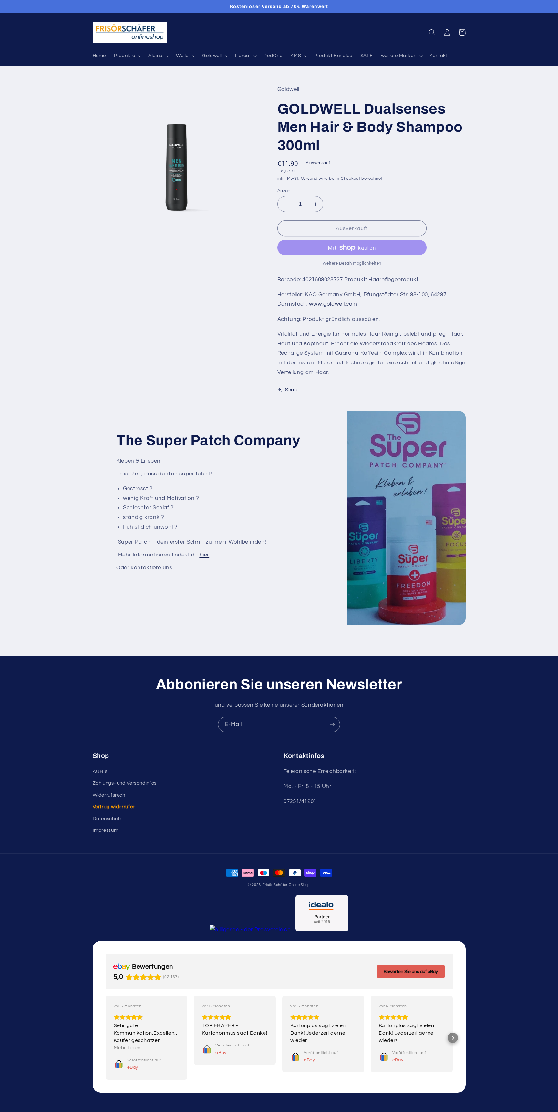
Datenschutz (107, 818)
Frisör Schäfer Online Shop (286, 885)
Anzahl (284, 191)
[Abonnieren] (332, 724)
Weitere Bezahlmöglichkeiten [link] (352, 263)
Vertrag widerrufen (114, 806)
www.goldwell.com (333, 304)
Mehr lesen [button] (127, 1047)
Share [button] (292, 389)
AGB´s (100, 771)
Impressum (106, 830)
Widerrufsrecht (110, 795)
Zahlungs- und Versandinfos (125, 783)
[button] (127, 56)
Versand (309, 179)
